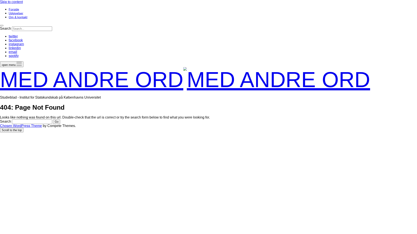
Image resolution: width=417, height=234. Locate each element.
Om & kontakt (18, 17)
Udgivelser (16, 13)
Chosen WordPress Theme (21, 126)
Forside (14, 9)
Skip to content (11, 2)
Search (5, 28)
